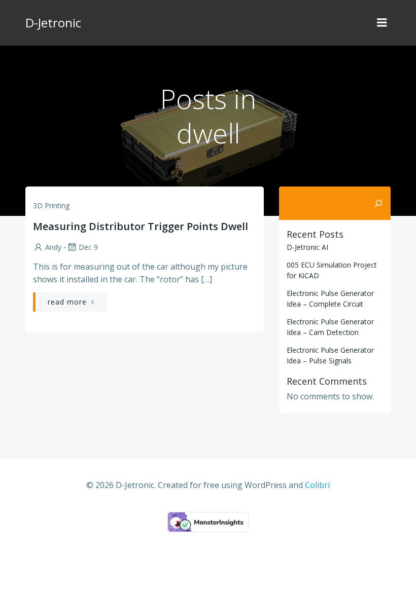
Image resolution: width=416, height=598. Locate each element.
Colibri (317, 485)
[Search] (378, 203)
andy (53, 247)
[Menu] (382, 22)
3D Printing (51, 205)
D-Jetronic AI (307, 247)
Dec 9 (88, 247)
